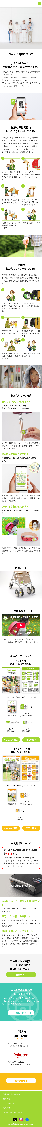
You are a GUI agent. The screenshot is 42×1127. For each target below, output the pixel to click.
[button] (4, 585)
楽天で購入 (31, 739)
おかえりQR (10, 3)
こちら (21, 1043)
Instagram (21, 1119)
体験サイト (21, 974)
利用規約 (6, 1108)
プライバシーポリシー (11, 1103)
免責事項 (6, 1099)
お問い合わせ (21, 1080)
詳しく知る (21, 1012)
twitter (15, 1119)
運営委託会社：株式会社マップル (15, 1112)
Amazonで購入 (11, 739)
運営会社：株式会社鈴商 (12, 1094)
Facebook (27, 1119)
